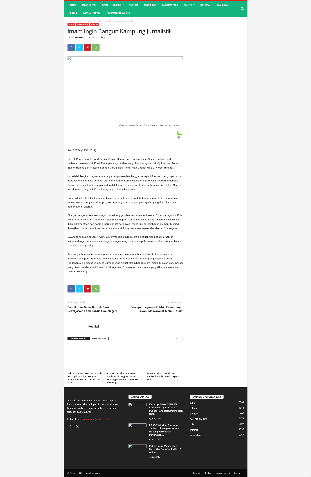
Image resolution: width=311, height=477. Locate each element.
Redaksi (79, 37)
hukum (117, 5)
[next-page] (181, 338)
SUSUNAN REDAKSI (92, 12)
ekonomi (134, 5)
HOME (73, 5)
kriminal (194, 429)
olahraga (222, 5)
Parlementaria (170, 5)
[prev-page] (176, 338)
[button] (242, 9)
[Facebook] (71, 47)
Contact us (239, 473)
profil (73, 12)
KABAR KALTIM (89, 5)
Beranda (71, 21)
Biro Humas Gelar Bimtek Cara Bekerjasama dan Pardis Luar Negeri (92, 309)
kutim (105, 5)
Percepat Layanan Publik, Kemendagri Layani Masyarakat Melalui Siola (156, 309)
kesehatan (205, 5)
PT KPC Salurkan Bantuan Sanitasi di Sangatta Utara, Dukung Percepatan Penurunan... (164, 429)
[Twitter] (79, 47)
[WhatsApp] (96, 47)
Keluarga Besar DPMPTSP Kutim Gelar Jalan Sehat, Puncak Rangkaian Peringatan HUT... (166, 409)
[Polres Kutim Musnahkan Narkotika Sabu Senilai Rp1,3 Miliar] (165, 357)
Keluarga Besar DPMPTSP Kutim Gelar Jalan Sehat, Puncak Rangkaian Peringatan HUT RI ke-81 (85, 378)
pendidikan (150, 5)
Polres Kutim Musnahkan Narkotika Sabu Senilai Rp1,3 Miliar (163, 376)
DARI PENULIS (99, 338)
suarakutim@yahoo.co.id (96, 419)
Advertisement (223, 473)
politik (188, 5)
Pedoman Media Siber (118, 12)
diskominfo (91, 21)
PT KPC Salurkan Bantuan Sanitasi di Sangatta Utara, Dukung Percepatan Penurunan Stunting (124, 378)
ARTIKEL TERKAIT (78, 338)
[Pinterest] (87, 47)
